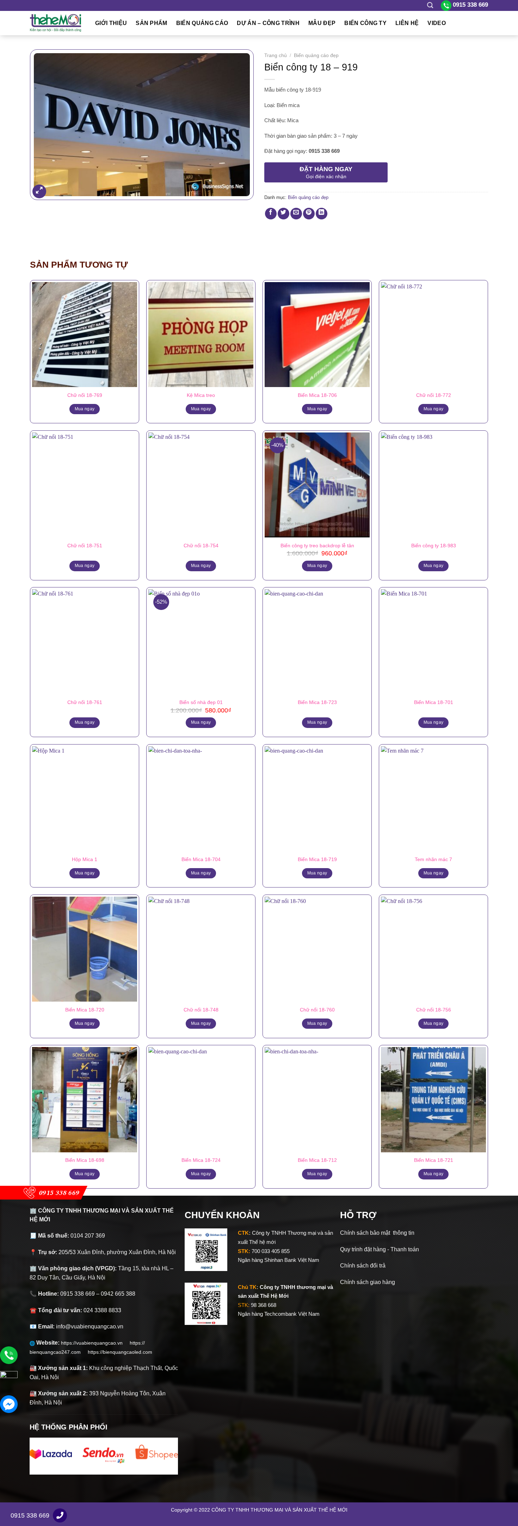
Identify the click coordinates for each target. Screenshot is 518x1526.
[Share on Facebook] (271, 213)
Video (436, 23)
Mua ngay (85, 409)
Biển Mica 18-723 (317, 702)
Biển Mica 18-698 (84, 1160)
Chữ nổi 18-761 (84, 702)
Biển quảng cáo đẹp (316, 55)
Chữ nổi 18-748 (201, 1010)
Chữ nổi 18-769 (84, 395)
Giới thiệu (111, 23)
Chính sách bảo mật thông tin (377, 1233)
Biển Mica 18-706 (317, 395)
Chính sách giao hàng (367, 1282)
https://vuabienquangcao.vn (95, 1343)
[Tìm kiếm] (430, 5)
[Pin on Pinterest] (309, 213)
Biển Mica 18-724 (201, 1160)
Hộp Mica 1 (84, 859)
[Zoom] (39, 191)
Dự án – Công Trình (268, 23)
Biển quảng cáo (202, 23)
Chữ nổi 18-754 (201, 545)
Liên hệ (407, 23)
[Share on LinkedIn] (321, 213)
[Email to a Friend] (296, 213)
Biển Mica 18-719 (317, 859)
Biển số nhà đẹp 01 (201, 702)
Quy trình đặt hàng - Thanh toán (379, 1249)
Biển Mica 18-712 (317, 1160)
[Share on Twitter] (283, 213)
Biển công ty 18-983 (433, 545)
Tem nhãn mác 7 (433, 859)
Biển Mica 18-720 (84, 1010)
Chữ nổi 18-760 (317, 1010)
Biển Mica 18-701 (433, 702)
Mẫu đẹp (321, 23)
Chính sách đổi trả (363, 1266)
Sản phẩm (151, 23)
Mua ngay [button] (317, 565)
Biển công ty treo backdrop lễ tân (317, 545)
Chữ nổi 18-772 (433, 395)
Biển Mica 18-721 (433, 1160)
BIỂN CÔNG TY (365, 23)
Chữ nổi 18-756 (433, 1010)
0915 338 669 (30, 1515)
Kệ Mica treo (201, 395)
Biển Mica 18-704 (201, 859)
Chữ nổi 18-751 (84, 545)
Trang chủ (275, 55)
